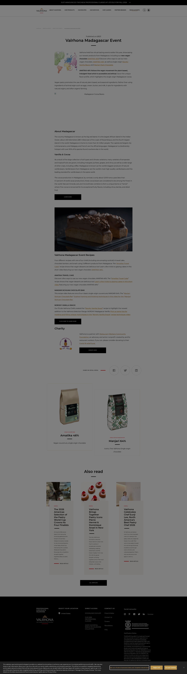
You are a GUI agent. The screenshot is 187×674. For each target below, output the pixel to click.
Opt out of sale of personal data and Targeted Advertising (129, 667)
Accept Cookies (170, 667)
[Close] (184, 667)
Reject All (156, 667)
